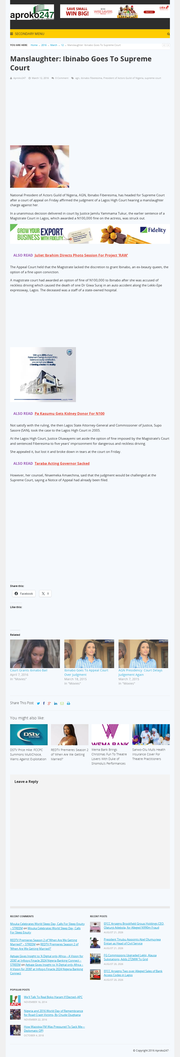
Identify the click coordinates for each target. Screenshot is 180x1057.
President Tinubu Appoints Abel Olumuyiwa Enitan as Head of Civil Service (132, 941)
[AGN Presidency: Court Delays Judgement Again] (143, 654)
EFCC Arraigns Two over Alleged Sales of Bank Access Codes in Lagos (133, 973)
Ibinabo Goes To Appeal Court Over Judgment (86, 672)
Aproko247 (162, 1050)
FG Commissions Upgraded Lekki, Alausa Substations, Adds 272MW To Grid (130, 957)
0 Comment (61, 78)
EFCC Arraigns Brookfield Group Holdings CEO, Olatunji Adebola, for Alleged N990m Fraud (134, 925)
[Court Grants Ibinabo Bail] (35, 654)
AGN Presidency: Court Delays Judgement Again (140, 672)
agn (77, 78)
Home (34, 45)
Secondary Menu (29, 33)
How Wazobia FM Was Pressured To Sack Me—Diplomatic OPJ (54, 1029)
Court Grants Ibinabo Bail (28, 670)
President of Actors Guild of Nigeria (123, 78)
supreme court (153, 78)
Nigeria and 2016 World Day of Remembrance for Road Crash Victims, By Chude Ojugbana (53, 1013)
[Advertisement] (90, 114)
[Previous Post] (164, 45)
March (53, 45)
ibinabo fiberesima (91, 78)
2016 (44, 45)
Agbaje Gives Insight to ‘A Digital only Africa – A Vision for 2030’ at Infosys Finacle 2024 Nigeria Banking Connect (46, 969)
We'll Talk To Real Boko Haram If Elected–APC (53, 997)
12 (62, 45)
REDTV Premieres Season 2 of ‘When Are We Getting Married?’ (44, 946)
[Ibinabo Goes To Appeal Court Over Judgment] (89, 654)
